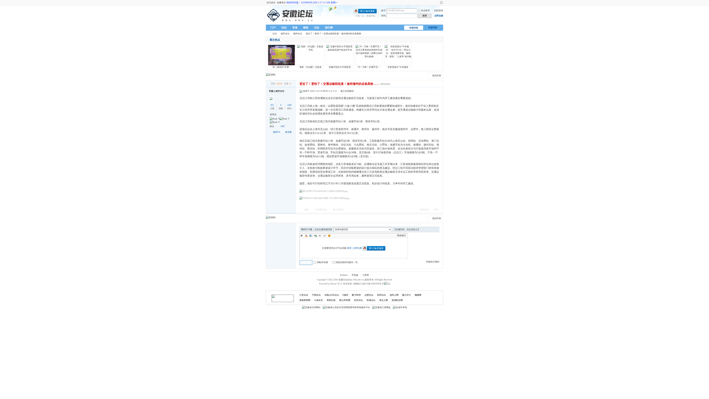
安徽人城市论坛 (276, 91)
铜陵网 (418, 295)
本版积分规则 (432, 261)
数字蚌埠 (356, 295)
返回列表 (436, 75)
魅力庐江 (406, 295)
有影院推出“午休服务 (398, 67)
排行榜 (329, 27)
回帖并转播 (322, 262)
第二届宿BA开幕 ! (281, 67)
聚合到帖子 (338, 209)
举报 (436, 209)
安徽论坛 (267, 33)
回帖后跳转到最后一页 (346, 262)
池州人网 (394, 295)
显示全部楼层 (347, 91)
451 (272, 105)
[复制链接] (385, 84)
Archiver (343, 275)
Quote (320, 235)
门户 (273, 27)
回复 (306, 209)
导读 (294, 27)
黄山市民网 (344, 300)
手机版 (355, 275)
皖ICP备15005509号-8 (372, 283)
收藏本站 (281, 2)
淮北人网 (383, 300)
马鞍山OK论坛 (331, 295)
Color (306, 235)
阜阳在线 (331, 300)
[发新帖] (270, 74)
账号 (383, 10)
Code (324, 235)
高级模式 (401, 235)
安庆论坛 (358, 300)
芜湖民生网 (397, 300)
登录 (349, 248)
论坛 (284, 27)
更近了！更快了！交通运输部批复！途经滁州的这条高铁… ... (336, 33)
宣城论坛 (371, 300)
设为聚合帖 (321, 209)
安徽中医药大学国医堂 (340, 67)
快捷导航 (432, 27)
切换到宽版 (441, 2)
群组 (305, 27)
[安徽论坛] (291, 22)
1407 (289, 105)
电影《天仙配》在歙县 (310, 67)
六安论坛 (303, 295)
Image (311, 235)
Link (315, 235)
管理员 (273, 114)
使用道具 (424, 209)
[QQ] (387, 283)
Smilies (329, 235)
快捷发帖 (413, 27)
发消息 (288, 132)
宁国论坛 (316, 295)
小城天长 (318, 300)
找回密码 (438, 10)
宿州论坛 (381, 295)
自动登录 (425, 10)
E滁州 (345, 295)
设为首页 (271, 2)
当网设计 (357, 283)
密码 (383, 15)
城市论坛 (285, 33)
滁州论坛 (297, 33)
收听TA (276, 132)
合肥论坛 (368, 295)
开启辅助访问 (438, 2)
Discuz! (333, 283)
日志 (316, 27)
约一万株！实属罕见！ (369, 67)
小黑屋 (365, 275)
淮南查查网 (304, 300)
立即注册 (438, 15)
